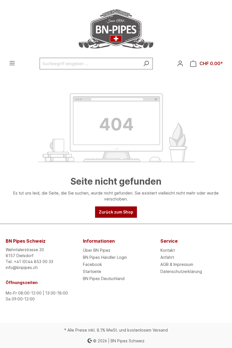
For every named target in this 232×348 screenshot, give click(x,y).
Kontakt (167, 250)
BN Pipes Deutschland (103, 278)
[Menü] (12, 63)
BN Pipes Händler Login (105, 257)
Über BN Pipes (96, 250)
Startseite (92, 271)
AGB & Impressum (176, 264)
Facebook (92, 264)
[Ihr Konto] (180, 63)
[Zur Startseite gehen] (116, 29)
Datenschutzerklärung (181, 271)
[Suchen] (146, 63)
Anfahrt (167, 257)
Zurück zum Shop (116, 212)
